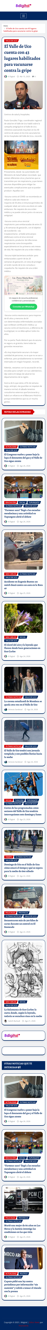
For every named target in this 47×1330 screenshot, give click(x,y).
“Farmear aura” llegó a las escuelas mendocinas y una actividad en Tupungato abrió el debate (22, 513)
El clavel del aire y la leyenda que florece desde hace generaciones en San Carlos (22, 648)
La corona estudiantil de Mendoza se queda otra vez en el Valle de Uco (23, 703)
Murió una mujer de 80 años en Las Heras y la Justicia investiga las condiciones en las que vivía (22, 1229)
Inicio (6, 26)
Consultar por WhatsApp (23, 307)
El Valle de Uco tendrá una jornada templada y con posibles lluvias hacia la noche (23, 754)
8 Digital (11, 76)
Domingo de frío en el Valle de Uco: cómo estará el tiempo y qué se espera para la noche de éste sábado (23, 868)
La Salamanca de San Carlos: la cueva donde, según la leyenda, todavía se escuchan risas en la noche (23, 1013)
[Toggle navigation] (23, 16)
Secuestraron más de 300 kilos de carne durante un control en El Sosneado (21, 924)
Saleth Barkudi (14, 1021)
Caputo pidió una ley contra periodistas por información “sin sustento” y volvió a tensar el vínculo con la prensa (22, 1286)
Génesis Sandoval (15, 709)
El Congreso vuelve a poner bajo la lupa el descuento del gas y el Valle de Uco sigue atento (23, 458)
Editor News (34, 1322)
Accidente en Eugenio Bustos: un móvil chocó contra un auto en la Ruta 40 (23, 585)
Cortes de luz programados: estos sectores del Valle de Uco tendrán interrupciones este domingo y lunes (22, 811)
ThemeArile (23, 1325)
